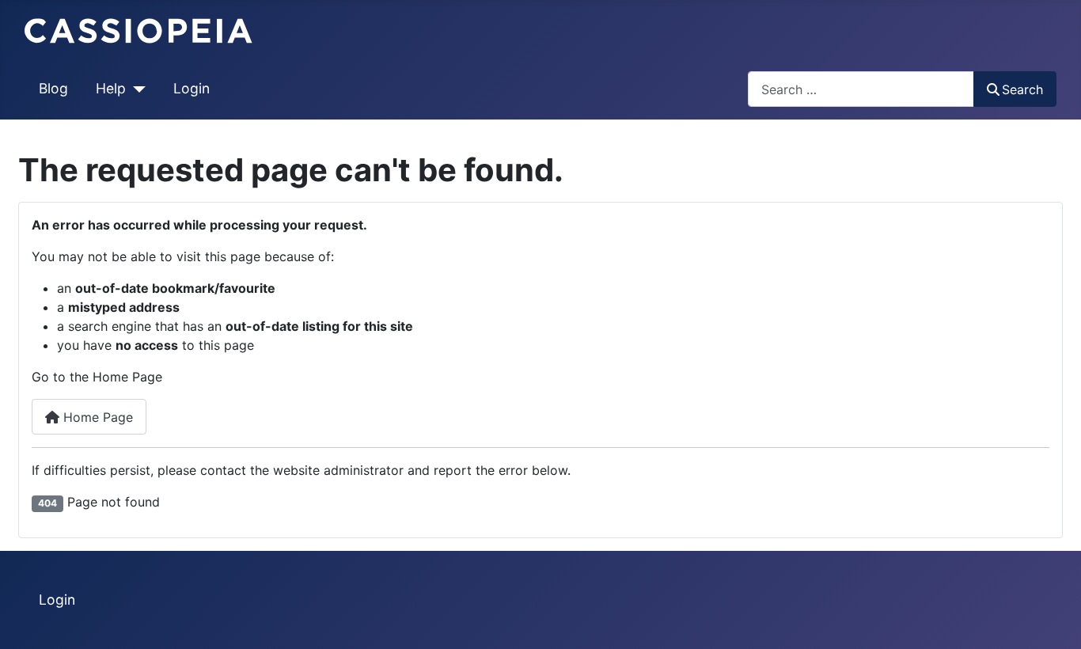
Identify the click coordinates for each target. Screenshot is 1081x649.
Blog (53, 88)
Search (1022, 89)
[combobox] (861, 89)
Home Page (96, 417)
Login (191, 88)
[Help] (136, 88)
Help (111, 88)
